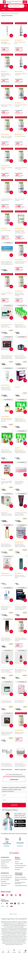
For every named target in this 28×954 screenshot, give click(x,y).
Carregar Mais (14, 779)
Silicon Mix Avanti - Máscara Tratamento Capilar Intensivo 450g (20, 545)
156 (18, 521)
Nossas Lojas (4, 865)
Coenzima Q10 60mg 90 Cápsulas (6, 294)
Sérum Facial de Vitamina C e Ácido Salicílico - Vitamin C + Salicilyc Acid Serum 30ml (7, 671)
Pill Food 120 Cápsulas (20, 136)
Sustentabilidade (5, 867)
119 (4, 333)
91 (17, 678)
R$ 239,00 (3, 612)
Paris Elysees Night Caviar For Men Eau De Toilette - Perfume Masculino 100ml (6, 639)
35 (17, 427)
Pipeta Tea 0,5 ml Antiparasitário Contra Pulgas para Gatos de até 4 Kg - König (21, 451)
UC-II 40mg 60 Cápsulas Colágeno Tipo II (6, 199)
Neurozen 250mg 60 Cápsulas (20, 199)
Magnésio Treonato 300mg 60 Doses (19, 733)
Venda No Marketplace (6, 860)
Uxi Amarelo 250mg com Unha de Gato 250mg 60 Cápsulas (21, 639)
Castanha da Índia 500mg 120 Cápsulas (21, 168)
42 (3, 490)
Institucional (5, 857)
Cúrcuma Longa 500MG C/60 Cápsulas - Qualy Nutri (6, 482)
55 (17, 490)
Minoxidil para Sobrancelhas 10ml (5, 43)
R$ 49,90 (3, 487)
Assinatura (17, 869)
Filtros (3, 9)
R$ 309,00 (17, 362)
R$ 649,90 (17, 707)
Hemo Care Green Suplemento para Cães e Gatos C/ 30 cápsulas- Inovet (21, 765)
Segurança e (19, 873)
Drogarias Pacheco (5, 13)
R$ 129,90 (17, 675)
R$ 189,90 (3, 330)
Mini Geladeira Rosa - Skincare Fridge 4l (20, 701)
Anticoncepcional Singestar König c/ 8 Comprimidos (19, 482)
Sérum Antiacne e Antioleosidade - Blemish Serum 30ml (21, 671)
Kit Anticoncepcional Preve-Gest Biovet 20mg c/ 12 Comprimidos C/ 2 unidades (7, 765)
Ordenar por (11, 9)
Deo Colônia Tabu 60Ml (6, 575)
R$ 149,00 (3, 424)
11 (3, 584)
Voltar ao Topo (13, 914)
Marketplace (4, 885)
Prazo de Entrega (5, 879)
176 (4, 615)
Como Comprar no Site (6, 875)
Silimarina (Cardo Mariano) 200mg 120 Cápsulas (6, 75)
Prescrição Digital (19, 867)
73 (3, 740)
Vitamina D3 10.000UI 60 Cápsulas (7, 168)
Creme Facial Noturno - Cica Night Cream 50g (6, 701)
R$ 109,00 (3, 644)
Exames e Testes (19, 863)
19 (17, 458)
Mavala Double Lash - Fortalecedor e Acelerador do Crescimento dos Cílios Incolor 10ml (6, 608)
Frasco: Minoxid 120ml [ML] (20, 43)
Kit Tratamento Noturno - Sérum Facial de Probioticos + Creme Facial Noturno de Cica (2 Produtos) (7, 326)
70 (17, 615)
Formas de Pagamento (6, 877)
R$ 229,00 (3, 550)
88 (3, 646)
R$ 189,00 (17, 518)
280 (4, 521)
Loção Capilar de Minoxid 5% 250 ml (21, 74)
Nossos (17, 858)
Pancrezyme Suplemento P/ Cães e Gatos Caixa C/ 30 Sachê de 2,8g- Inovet (7, 514)
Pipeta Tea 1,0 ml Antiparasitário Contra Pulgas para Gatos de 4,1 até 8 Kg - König (7, 451)
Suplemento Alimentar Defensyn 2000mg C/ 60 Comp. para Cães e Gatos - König (7, 263)
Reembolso (3, 881)
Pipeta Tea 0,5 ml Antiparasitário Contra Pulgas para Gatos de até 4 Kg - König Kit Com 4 (21, 326)
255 (18, 364)
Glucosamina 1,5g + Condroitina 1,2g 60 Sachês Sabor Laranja (20, 232)
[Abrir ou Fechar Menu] (2, 6)
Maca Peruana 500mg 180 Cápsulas (6, 105)
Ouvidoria (3, 863)
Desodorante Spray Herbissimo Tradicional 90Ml (20, 577)
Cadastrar (14, 805)
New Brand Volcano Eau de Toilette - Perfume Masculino (6, 420)
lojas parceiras (14, 13)
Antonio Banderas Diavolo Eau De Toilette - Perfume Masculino (6, 545)
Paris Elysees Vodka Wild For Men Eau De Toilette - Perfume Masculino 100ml (21, 608)
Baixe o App (25, 2)
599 (18, 709)
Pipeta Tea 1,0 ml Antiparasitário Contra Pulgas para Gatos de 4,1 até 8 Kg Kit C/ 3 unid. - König (21, 420)
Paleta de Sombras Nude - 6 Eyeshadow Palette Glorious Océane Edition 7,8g (7, 357)
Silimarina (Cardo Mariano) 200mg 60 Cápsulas (19, 294)
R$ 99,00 (17, 550)
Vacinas (17, 861)
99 (17, 395)
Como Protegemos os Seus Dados (20, 883)
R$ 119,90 (3, 675)
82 (3, 678)
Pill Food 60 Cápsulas (6, 230)
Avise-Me (10, 756)
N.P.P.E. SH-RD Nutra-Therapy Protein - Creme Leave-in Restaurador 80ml (21, 357)
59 (17, 333)
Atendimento (5, 873)
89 (3, 364)
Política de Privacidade (20, 877)
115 (4, 552)
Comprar (10, 35)
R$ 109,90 (3, 362)
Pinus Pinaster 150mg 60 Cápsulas (21, 105)
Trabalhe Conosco (5, 862)
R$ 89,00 (17, 612)
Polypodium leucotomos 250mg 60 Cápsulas (20, 262)
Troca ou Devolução (5, 883)
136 (4, 270)
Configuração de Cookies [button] (21, 885)
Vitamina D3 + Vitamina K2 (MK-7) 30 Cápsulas (6, 137)
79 (17, 552)
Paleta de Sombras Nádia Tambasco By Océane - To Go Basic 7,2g (7, 733)
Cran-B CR (17, 387)
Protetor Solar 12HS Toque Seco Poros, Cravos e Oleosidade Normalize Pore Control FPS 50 (6, 388)
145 (4, 395)
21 (3, 458)
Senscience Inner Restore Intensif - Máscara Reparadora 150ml (21, 514)
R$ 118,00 (17, 393)
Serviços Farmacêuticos (20, 865)
